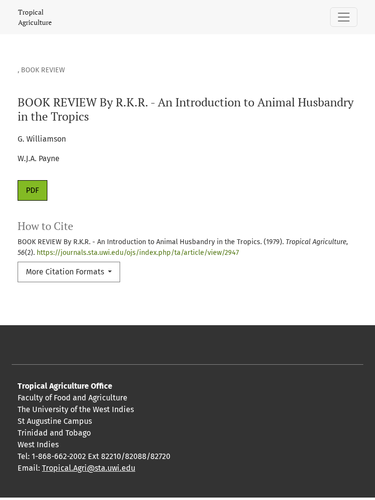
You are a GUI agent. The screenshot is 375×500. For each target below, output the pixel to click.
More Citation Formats (66, 271)
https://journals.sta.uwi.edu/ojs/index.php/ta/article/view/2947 (138, 253)
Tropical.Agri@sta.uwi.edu (88, 468)
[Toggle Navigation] (343, 17)
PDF (32, 190)
